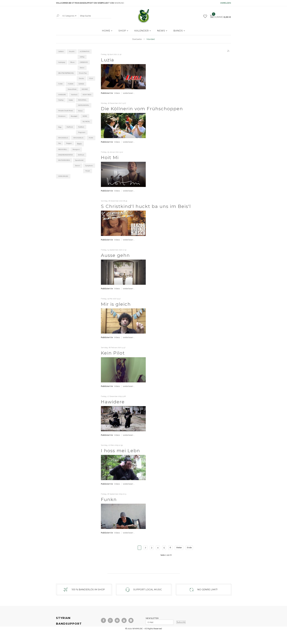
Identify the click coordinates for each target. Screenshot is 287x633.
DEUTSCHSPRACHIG (66, 73)
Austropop (61, 62)
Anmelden (225, 3)
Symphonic (89, 165)
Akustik (71, 51)
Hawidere (113, 402)
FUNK (60, 84)
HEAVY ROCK (87, 94)
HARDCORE (62, 94)
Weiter (179, 547)
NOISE (85, 116)
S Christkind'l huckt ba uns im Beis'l (146, 206)
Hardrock (74, 94)
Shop (122, 30)
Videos (117, 93)
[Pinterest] (117, 620)
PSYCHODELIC (78, 138)
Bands (178, 30)
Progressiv (81, 132)
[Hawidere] (123, 418)
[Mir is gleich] (123, 321)
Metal (80, 111)
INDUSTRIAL (82, 100)
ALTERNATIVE (84, 51)
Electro (81, 78)
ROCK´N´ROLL (62, 149)
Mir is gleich (116, 304)
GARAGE (81, 84)
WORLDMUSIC (63, 176)
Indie (71, 100)
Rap (59, 143)
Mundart (74, 116)
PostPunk (70, 127)
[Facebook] (103, 620)
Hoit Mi (110, 157)
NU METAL (86, 121)
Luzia (107, 60)
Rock (79, 144)
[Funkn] (123, 516)
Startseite (137, 39)
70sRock (61, 51)
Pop (59, 127)
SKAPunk (81, 155)
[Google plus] (110, 620)
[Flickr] (130, 620)
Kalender (141, 30)
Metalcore (61, 116)
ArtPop (82, 57)
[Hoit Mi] (123, 174)
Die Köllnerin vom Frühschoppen (142, 108)
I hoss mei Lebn (120, 450)
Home (106, 30)
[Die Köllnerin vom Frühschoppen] (123, 125)
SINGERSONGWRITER (65, 155)
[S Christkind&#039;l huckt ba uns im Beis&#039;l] (123, 223)
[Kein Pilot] (123, 369)
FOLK (91, 78)
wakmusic (119, 3)
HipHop (60, 100)
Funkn (109, 499)
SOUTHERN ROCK (64, 160)
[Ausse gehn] (123, 272)
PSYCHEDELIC (63, 138)
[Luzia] (123, 76)
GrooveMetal (72, 89)
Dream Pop (83, 73)
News (161, 30)
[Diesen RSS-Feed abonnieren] (228, 51)
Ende (189, 547)
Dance (82, 67)
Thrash (87, 171)
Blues (72, 62)
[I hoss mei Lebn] (123, 467)
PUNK (91, 138)
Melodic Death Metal (65, 110)
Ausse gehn (115, 255)
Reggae (69, 143)
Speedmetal (79, 160)
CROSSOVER (84, 62)
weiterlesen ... (129, 93)
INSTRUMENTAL (83, 105)
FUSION (70, 84)
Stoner (77, 165)
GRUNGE (85, 89)
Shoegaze (76, 149)
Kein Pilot (113, 353)
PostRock (81, 127)
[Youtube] (124, 620)
